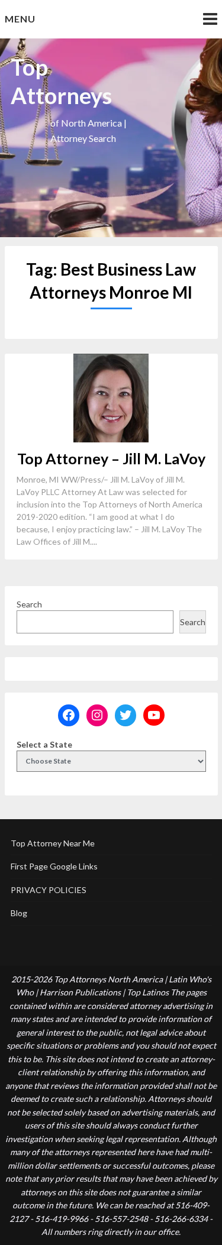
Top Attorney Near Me (53, 843)
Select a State (44, 744)
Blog (19, 913)
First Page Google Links (54, 866)
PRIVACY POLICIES (48, 890)
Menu (20, 18)
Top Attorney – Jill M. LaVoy (111, 458)
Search (29, 604)
